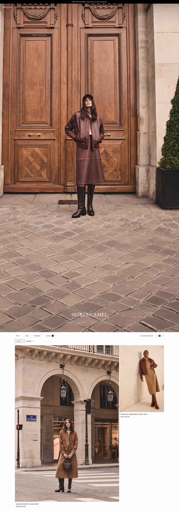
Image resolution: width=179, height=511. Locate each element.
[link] (20, 7)
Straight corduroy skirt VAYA (133, 414)
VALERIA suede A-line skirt (27, 504)
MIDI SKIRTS (94, 323)
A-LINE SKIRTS (107, 323)
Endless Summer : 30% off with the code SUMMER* (89, 2)
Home (34, 35)
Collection (42, 35)
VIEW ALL (70, 323)
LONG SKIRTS (81, 323)
